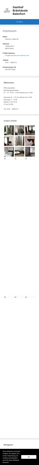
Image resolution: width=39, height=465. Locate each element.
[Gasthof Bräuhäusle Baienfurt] (7, 10)
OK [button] (29, 457)
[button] (9, 462)
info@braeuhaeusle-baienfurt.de (17, 55)
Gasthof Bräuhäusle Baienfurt (20, 10)
